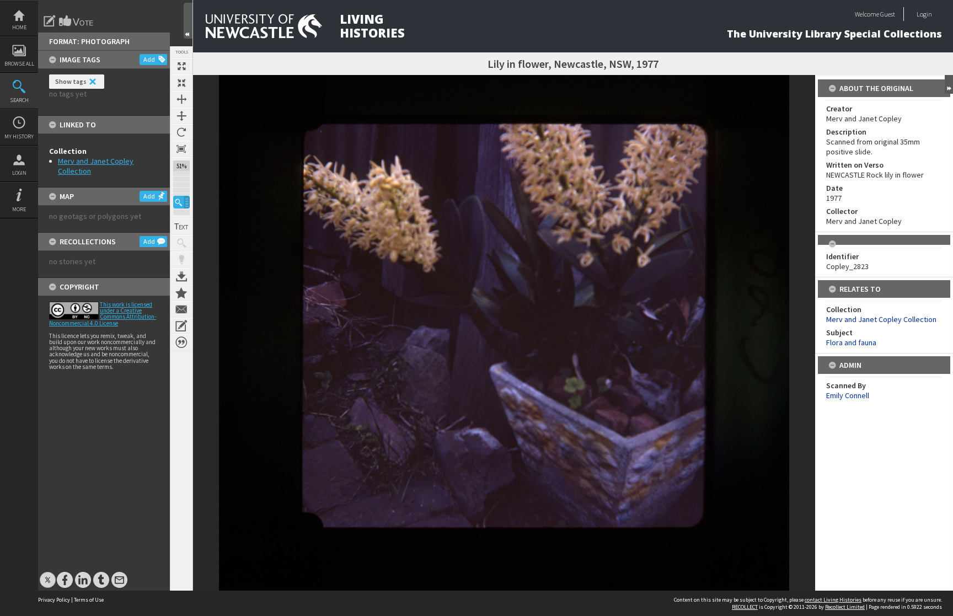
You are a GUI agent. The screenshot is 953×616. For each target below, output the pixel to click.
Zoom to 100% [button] (181, 149)
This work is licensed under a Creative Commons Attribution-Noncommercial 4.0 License (102, 314)
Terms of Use (89, 599)
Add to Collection (181, 293)
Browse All (19, 63)
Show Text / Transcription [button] (181, 226)
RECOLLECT (745, 606)
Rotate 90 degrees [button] (181, 132)
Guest (887, 14)
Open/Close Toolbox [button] (188, 21)
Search (19, 100)
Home (19, 27)
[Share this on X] (48, 574)
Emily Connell (847, 395)
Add (149, 59)
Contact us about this (181, 309)
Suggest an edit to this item (50, 21)
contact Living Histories (833, 599)
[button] (181, 202)
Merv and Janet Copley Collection (881, 319)
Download (181, 276)
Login (19, 172)
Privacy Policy (54, 599)
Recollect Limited (845, 606)
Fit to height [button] (181, 116)
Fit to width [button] (181, 99)
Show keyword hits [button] (181, 243)
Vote (76, 21)
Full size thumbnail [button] (181, 66)
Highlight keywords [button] (181, 259)
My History (19, 136)
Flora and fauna (851, 342)
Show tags (71, 81)
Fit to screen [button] (181, 82)
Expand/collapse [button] (949, 84)
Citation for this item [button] (181, 342)
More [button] (19, 209)
